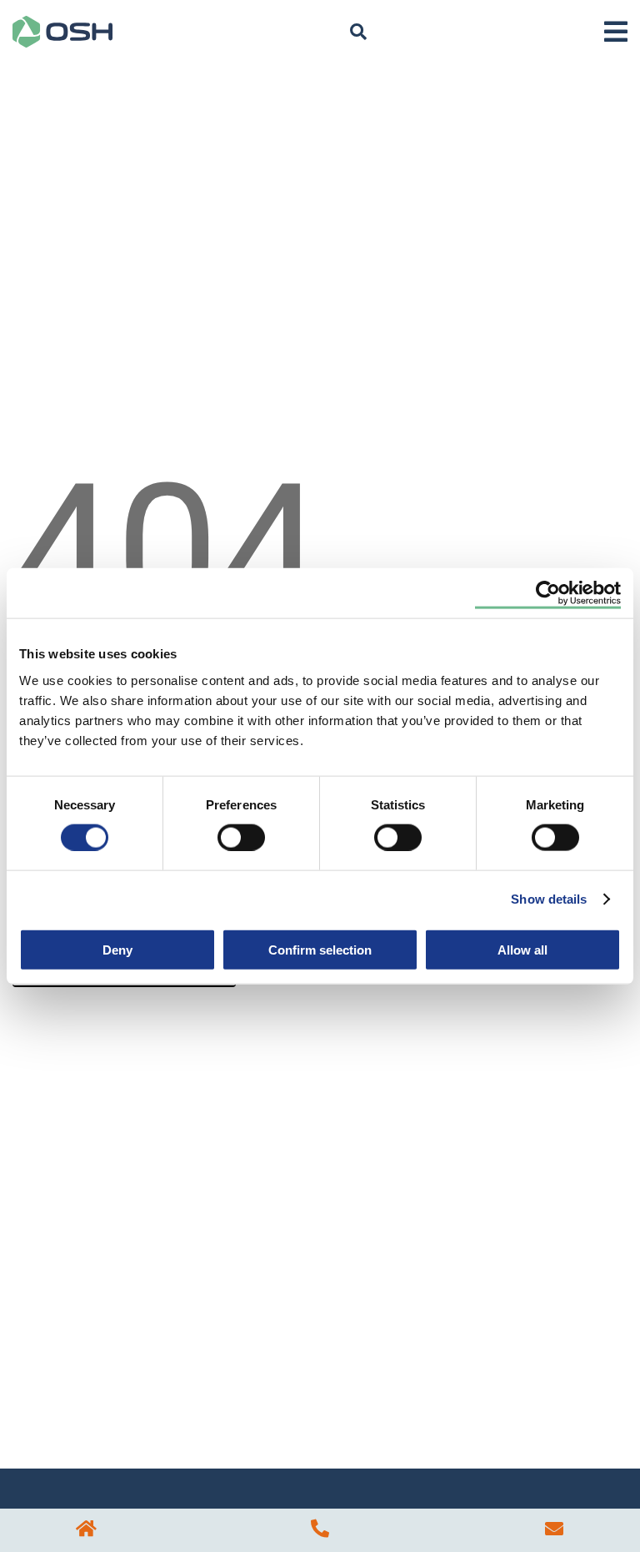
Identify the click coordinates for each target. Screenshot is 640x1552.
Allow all (523, 949)
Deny (117, 949)
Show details (549, 899)
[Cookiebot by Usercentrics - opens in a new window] (548, 593)
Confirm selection (320, 949)
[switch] (241, 837)
